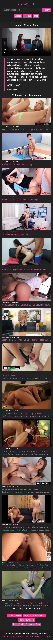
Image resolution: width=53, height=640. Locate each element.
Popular (27, 16)
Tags (36, 16)
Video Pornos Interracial (34, 615)
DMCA (48, 636)
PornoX (26, 4)
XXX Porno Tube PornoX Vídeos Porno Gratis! (22, 636)
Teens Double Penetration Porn (26, 624)
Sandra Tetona (14, 615)
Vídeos (18, 16)
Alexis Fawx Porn (26, 620)
